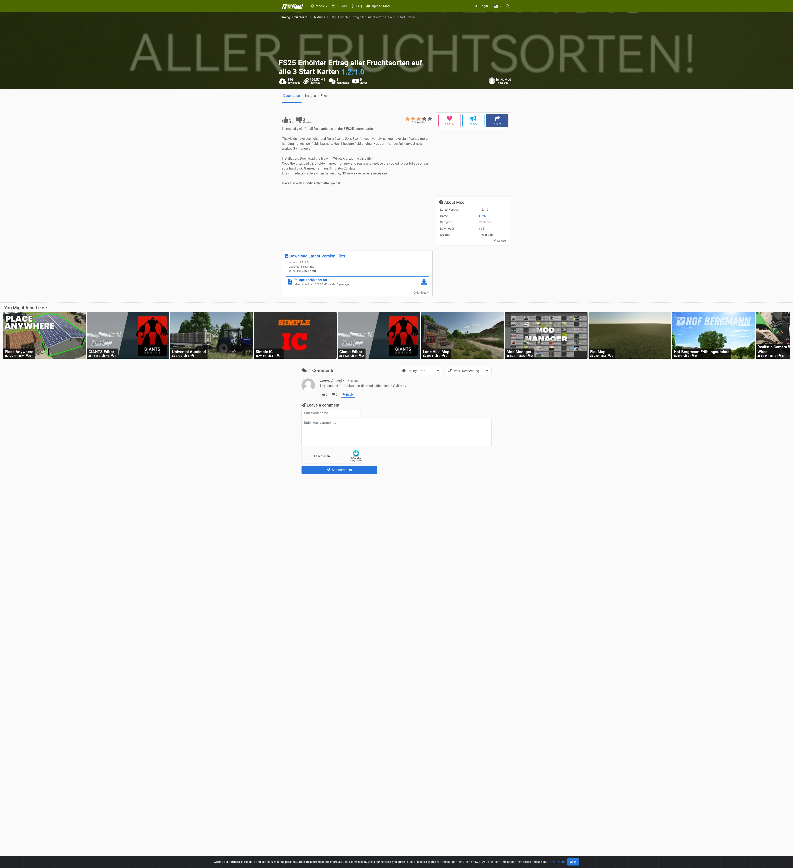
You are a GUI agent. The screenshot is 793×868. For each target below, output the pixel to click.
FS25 (482, 216)
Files (324, 96)
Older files (420, 292)
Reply (349, 394)
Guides (341, 6)
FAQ (358, 6)
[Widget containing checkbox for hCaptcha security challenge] (333, 456)
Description (291, 96)
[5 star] (430, 119)
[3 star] (418, 119)
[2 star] (413, 119)
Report (501, 241)
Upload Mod (380, 6)
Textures (319, 17)
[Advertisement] (357, 218)
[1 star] (407, 119)
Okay (573, 861)
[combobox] (421, 371)
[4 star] (424, 119)
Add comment (341, 470)
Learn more (557, 861)
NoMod (505, 80)
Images (310, 96)
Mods (320, 6)
